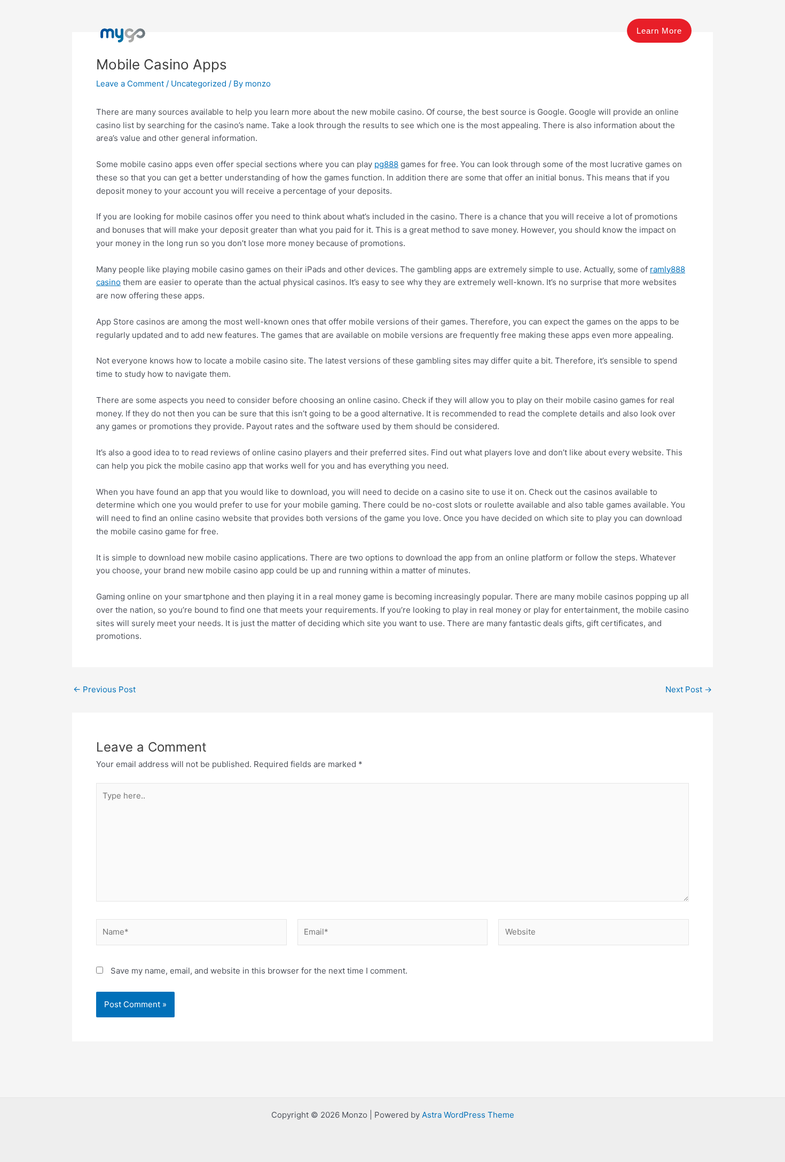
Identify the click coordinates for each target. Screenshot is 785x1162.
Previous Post (104, 689)
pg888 (386, 164)
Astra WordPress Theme (468, 1115)
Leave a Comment (130, 83)
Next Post (688, 689)
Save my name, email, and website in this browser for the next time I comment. (259, 971)
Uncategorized (198, 83)
